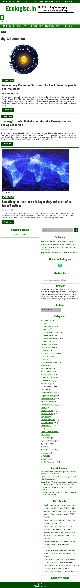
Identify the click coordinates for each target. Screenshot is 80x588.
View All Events (20, 235)
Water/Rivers (46, 459)
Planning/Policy (47, 411)
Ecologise (55, 572)
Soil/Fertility (45, 435)
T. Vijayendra (59, 535)
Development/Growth (49, 344)
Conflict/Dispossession (50, 332)
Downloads (45, 350)
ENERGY (44, 366)
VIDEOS (26, 1)
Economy (44, 359)
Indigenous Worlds (48, 393)
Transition (44, 447)
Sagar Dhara (57, 553)
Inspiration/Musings (48, 396)
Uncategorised (46, 453)
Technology (45, 444)
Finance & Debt (46, 369)
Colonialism (45, 329)
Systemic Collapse (48, 441)
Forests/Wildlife (47, 375)
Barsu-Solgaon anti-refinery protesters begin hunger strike (58, 241)
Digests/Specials (47, 347)
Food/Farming (46, 371)
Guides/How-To (47, 381)
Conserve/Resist (47, 335)
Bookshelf (45, 323)
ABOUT (4, 1)
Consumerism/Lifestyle (49, 338)
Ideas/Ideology (46, 387)
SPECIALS (34, 1)
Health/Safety (46, 384)
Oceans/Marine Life (48, 405)
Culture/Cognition (47, 341)
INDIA (43, 390)
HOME (2, 21)
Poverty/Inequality (48, 420)
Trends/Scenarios (47, 450)
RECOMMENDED (47, 423)
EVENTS (11, 1)
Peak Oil (44, 408)
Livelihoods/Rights (48, 399)
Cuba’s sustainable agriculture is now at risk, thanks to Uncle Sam (59, 473)
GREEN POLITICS (47, 378)
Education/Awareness (49, 362)
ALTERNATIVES (46, 320)
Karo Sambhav (46, 492)
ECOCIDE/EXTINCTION (49, 353)
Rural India (45, 429)
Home (3, 31)
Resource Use (46, 426)
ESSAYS (19, 1)
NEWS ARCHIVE (47, 402)
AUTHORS (59, 1)
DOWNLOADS (49, 1)
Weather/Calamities (48, 462)
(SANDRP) (73, 244)
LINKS (41, 1)
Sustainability (46, 438)
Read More (9, 110)
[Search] (76, 230)
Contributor (50, 508)
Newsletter (68, 1)
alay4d (43, 472)
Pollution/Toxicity (47, 414)
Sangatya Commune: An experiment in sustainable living (59, 483)
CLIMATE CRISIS (47, 326)
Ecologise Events (47, 356)
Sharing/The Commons (49, 432)
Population (45, 417)
